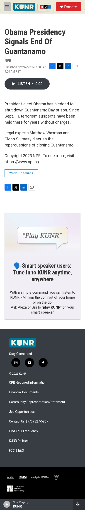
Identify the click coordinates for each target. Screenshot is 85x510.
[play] (7, 504)
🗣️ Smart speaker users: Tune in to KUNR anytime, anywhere (42, 272)
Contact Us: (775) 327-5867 (28, 421)
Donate (70, 7)
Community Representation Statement (37, 402)
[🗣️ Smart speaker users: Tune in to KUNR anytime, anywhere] (42, 234)
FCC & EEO (16, 450)
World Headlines (21, 173)
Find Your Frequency (23, 431)
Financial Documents (24, 392)
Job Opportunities (22, 411)
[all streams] (79, 504)
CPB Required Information (27, 382)
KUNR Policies (19, 441)
